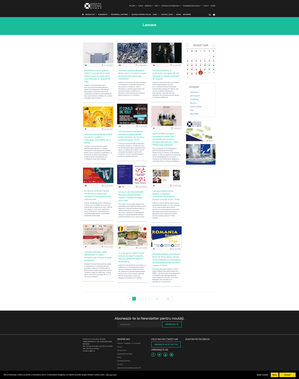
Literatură (194, 92)
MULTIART (194, 114)
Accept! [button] (287, 375)
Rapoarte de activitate (124, 354)
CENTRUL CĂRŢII (167, 14)
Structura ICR (121, 350)
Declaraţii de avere (123, 361)
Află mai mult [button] (111, 375)
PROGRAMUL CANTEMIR (119, 14)
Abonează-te (172, 324)
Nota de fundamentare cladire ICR (129, 368)
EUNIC (155, 14)
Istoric (119, 357)
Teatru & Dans (195, 107)
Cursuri (140, 5)
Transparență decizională (191, 5)
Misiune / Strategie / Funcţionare (128, 343)
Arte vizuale (195, 96)
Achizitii (120, 364)
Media (156, 5)
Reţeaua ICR (89, 14)
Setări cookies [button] (262, 375)
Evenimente (102, 14)
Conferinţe (194, 99)
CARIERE (212, 5)
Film (192, 110)
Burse (178, 14)
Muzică (193, 103)
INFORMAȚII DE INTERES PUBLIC (171, 5)
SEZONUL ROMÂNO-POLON (141, 14)
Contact (206, 5)
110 (157, 299)
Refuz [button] (274, 375)
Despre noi (148, 5)
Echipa (119, 347)
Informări (187, 14)
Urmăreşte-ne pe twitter (166, 344)
